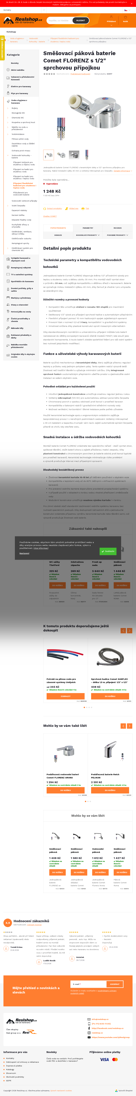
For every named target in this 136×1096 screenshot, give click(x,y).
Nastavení (24, 553)
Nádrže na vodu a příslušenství (19, 128)
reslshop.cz (97, 1033)
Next (129, 630)
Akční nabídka (17, 70)
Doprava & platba (14, 1066)
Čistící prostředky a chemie (20, 320)
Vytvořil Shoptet (126, 1091)
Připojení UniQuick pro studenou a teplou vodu (24, 163)
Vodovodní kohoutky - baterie (21, 156)
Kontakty (7, 10)
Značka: (50, 216)
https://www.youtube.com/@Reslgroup (111, 1037)
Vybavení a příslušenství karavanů (22, 78)
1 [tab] (84, 707)
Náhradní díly (17, 328)
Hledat (80, 20)
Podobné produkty (116, 235)
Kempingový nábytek (21, 268)
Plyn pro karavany (19, 93)
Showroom (11, 1073)
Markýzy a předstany (21, 298)
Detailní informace (122, 171)
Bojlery (15, 108)
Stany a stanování (19, 305)
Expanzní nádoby (19, 210)
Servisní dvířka (18, 215)
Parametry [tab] (88, 228)
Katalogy (10, 1069)
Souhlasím (109, 551)
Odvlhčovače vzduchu (21, 238)
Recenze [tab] (118, 228)
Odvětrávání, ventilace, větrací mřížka (22, 233)
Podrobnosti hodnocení (80, 74)
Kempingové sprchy (20, 243)
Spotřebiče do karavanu (22, 281)
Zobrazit (66, 696)
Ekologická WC (18, 113)
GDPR (8, 1081)
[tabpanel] (65, 670)
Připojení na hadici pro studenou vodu (23, 170)
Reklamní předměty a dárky (21, 336)
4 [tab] (91, 707)
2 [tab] (86, 707)
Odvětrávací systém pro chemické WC (22, 249)
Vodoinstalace (18, 134)
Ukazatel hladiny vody (21, 220)
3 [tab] (89, 707)
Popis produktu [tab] (58, 228)
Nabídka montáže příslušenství (19, 346)
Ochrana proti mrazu (21, 151)
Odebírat (115, 984)
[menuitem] (11, 32)
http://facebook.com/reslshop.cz (108, 1028)
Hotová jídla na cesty (21, 312)
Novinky (15, 63)
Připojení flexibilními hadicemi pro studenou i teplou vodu (24, 185)
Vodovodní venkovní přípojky (24, 201)
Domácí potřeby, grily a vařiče (22, 289)
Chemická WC (18, 118)
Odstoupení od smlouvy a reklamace (22, 1062)
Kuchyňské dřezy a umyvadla (20, 226)
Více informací (40, 548)
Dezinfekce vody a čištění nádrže (23, 144)
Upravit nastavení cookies (61, 1091)
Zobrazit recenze (34, 925)
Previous (123, 630)
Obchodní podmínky (15, 1077)
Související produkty (86, 235)
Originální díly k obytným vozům (23, 355)
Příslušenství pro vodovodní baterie (21, 193)
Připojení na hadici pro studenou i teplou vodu (23, 177)
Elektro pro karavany (21, 86)
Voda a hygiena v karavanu (19, 101)
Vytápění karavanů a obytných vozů (20, 259)
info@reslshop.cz (100, 1019)
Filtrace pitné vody (20, 139)
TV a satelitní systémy (22, 274)
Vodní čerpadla (18, 206)
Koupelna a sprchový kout (23, 122)
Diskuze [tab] (58, 235)
